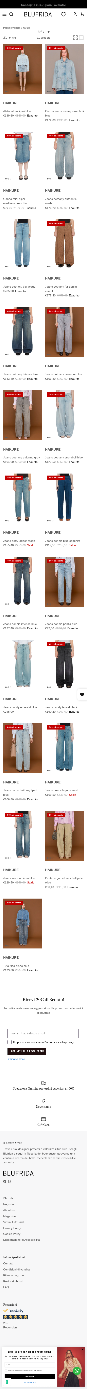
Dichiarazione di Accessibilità (21, 1239)
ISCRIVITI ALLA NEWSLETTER (27, 1051)
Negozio (8, 1204)
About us (9, 1210)
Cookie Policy (11, 1233)
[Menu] (4, 14)
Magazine (9, 1216)
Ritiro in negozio (13, 1275)
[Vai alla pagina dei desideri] (63, 14)
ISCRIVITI (29, 1376)
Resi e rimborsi (12, 1281)
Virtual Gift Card (13, 1222)
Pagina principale (11, 28)
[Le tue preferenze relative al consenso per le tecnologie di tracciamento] (7, 1382)
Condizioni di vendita (16, 1269)
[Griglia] (75, 37)
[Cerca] (13, 14)
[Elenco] (81, 37)
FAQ (6, 1287)
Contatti (8, 1263)
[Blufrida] (38, 14)
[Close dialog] (82, 1349)
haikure (26, 28)
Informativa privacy (16, 1059)
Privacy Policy (12, 1228)
